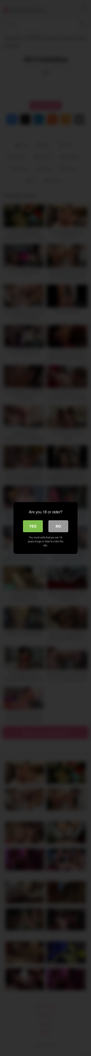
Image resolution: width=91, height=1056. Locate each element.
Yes (32, 526)
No (58, 526)
